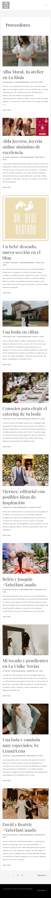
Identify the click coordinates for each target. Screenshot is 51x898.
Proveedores (7, 82)
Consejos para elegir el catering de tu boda (24, 411)
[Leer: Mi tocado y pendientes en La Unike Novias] (25, 640)
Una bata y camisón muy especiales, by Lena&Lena (21, 745)
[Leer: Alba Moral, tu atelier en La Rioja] (25, 51)
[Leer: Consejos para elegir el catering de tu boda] (25, 387)
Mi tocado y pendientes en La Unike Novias (25, 663)
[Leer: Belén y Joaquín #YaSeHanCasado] (25, 558)
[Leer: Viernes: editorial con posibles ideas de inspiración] (25, 470)
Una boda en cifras (20, 332)
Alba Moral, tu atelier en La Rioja (23, 74)
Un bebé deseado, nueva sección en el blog (21, 252)
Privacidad (41, 890)
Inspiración (6, 507)
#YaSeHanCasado (9, 589)
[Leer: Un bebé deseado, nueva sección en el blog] (25, 218)
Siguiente (42, 875)
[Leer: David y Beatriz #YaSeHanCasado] (25, 803)
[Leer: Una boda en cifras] (25, 313)
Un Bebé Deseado (10, 157)
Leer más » (6, 110)
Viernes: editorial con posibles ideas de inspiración (23, 496)
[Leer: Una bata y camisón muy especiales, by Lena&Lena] (25, 719)
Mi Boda (5, 671)
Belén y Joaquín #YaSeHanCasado (19, 581)
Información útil (8, 336)
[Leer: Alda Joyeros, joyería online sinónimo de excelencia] (25, 127)
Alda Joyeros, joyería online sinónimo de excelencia (22, 146)
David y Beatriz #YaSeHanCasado (19, 827)
